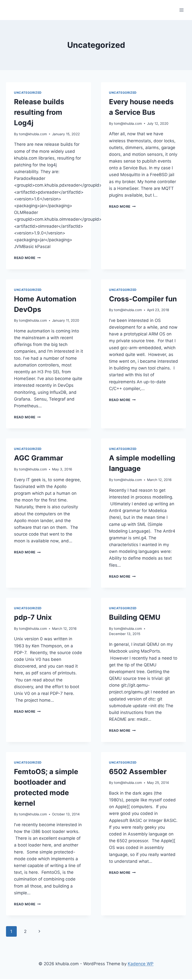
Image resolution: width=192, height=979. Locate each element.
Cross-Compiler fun (143, 299)
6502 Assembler (137, 771)
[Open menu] (181, 10)
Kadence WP (141, 963)
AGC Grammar (38, 458)
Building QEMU (134, 617)
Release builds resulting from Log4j (39, 112)
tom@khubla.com (33, 134)
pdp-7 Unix (33, 617)
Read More (27, 258)
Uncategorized (28, 92)
